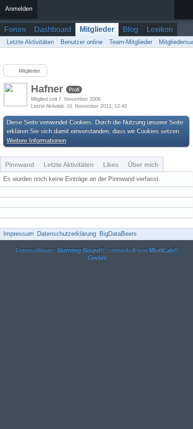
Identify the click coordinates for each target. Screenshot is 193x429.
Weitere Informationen (36, 140)
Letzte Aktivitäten (69, 164)
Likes (111, 164)
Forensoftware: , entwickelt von (96, 254)
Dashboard (52, 29)
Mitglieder (97, 29)
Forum (15, 29)
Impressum (18, 233)
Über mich (143, 164)
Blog (130, 29)
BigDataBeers (118, 233)
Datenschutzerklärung (66, 233)
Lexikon (160, 29)
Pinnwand (19, 164)
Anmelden (18, 8)
